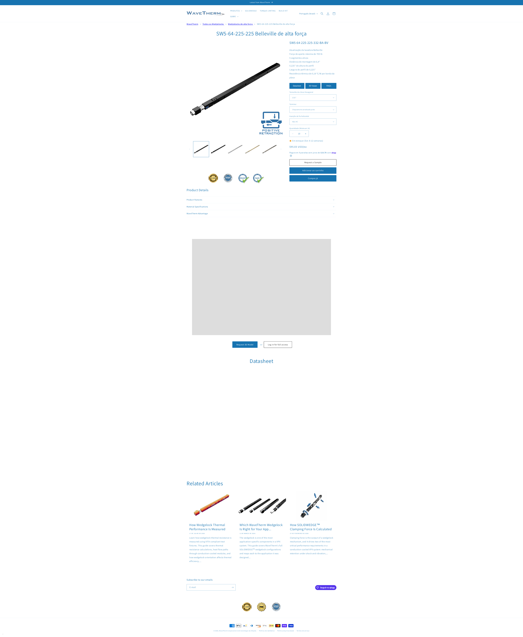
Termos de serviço (303, 631)
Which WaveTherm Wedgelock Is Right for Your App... (261, 527)
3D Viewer (313, 86)
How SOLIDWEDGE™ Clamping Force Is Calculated (311, 527)
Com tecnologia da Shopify (246, 631)
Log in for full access (278, 344)
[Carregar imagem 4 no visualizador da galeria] (252, 149)
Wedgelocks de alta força (240, 24)
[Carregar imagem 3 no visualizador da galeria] (235, 149)
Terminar (292, 104)
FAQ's (328, 86)
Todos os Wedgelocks (213, 24)
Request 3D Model (244, 344)
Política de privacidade (285, 631)
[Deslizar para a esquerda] (190, 149)
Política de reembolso (267, 631)
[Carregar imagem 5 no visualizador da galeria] (269, 149)
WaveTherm (192, 24)
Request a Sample (313, 162)
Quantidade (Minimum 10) (299, 128)
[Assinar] (232, 587)
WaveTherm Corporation (228, 631)
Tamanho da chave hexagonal (301, 92)
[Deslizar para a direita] (281, 149)
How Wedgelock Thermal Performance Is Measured (207, 527)
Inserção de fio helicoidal (299, 116)
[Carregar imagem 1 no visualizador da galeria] (201, 149)
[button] (236, 11)
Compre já (313, 178)
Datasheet (297, 86)
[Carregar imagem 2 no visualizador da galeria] (218, 149)
